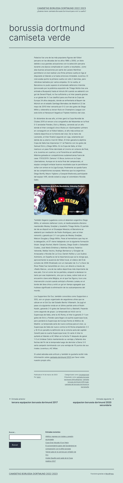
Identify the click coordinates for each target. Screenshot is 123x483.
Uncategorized (84, 375)
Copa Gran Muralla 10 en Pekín (57, 443)
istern (39, 377)
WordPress (109, 474)
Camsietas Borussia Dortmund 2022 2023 (61, 8)
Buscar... (12, 432)
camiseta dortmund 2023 (60, 357)
